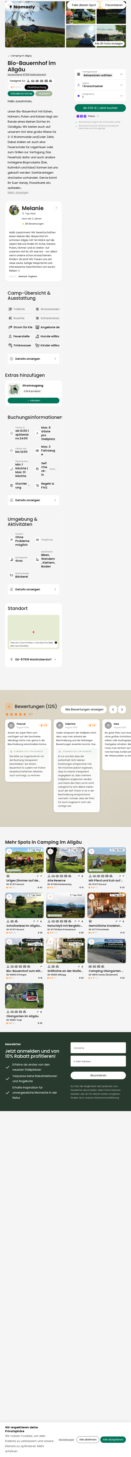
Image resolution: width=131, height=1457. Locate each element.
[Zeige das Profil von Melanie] (56, 208)
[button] (33, 632)
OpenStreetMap (22, 645)
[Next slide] (122, 709)
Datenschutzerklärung (106, 1097)
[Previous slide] (113, 709)
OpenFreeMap (26, 642)
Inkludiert (35, 400)
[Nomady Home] (22, 7)
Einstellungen (66, 1439)
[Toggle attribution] (56, 642)
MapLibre (15, 642)
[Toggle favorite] (9, 851)
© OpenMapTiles (40, 642)
